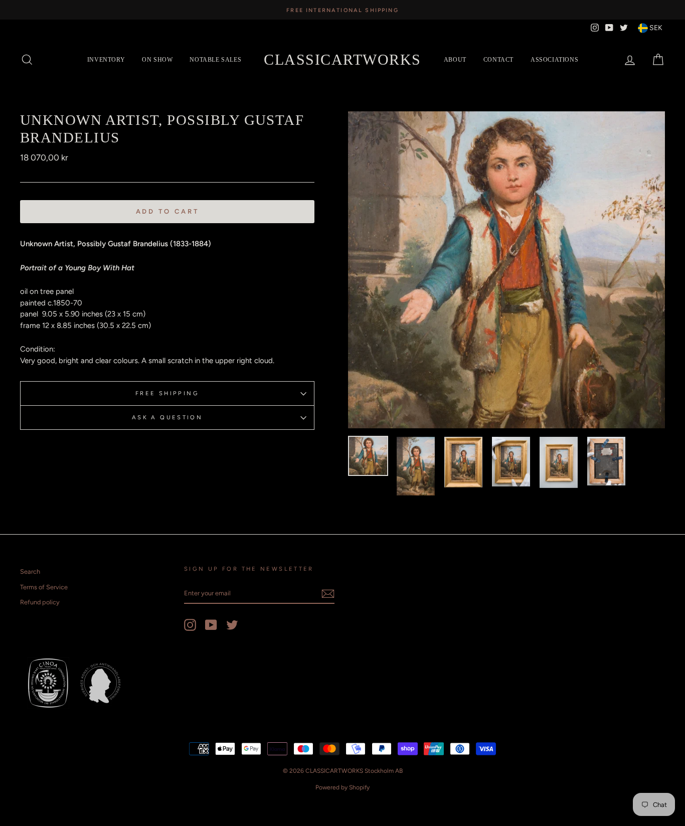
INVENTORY (106, 59)
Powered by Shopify (342, 787)
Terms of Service (44, 587)
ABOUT (455, 59)
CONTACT (498, 59)
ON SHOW (157, 59)
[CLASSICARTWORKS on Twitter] (232, 625)
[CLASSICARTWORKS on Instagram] (190, 625)
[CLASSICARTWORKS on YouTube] (211, 625)
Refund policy (40, 602)
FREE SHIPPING (167, 393)
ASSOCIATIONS (554, 59)
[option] (342, 10)
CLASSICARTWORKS (342, 59)
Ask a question (167, 417)
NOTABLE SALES (215, 59)
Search (30, 571)
